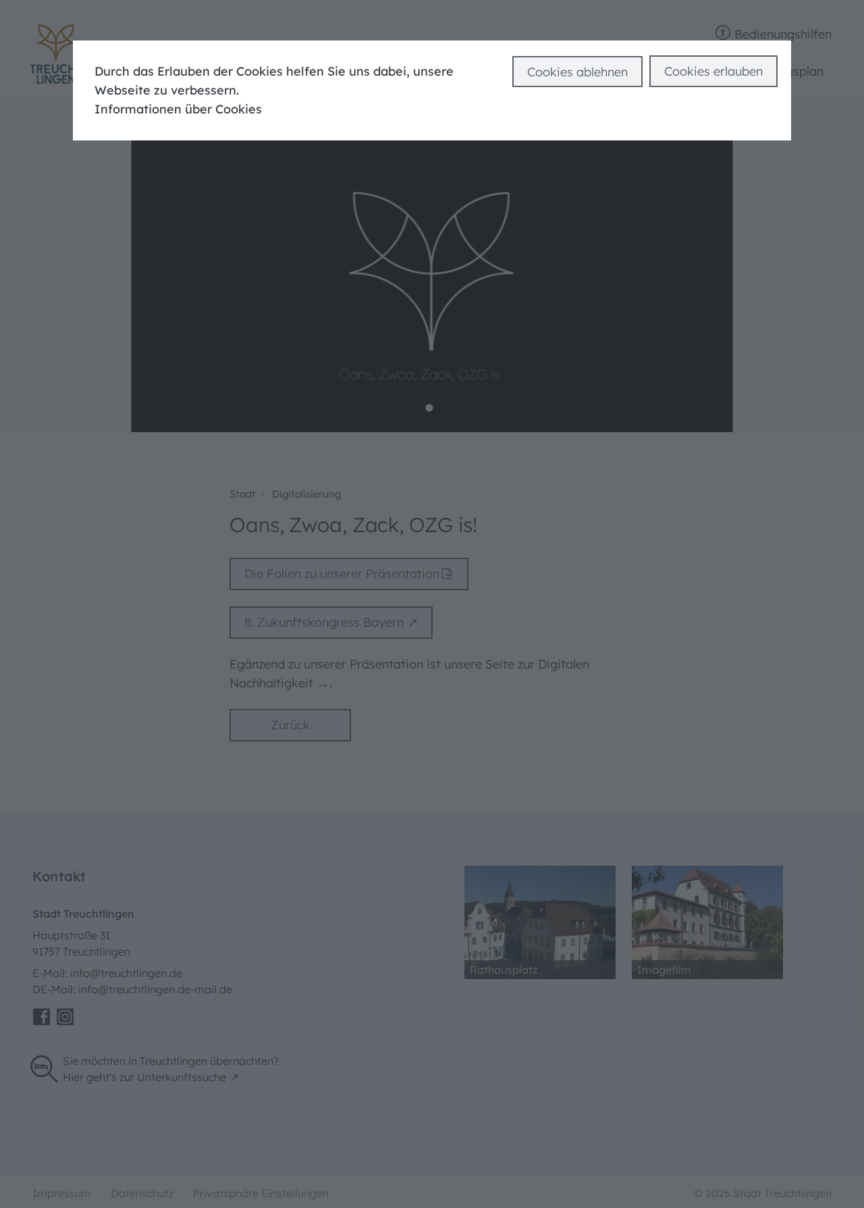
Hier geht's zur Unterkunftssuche (144, 1077)
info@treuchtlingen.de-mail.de (155, 989)
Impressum (61, 1193)
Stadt (243, 494)
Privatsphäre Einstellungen (261, 1193)
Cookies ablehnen (577, 72)
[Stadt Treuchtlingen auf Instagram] (65, 1016)
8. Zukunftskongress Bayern (324, 622)
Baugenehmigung (92, 20)
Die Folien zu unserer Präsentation (341, 573)
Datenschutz (142, 1193)
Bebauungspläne (490, 20)
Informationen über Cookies (178, 109)
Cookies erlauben (713, 71)
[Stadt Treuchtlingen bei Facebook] (41, 1016)
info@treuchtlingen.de (126, 973)
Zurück (290, 725)
